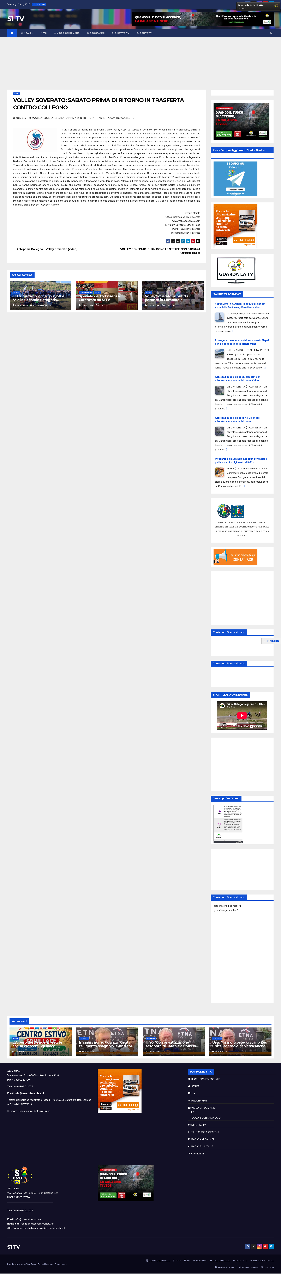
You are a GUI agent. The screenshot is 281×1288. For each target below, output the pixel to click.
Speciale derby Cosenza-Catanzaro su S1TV (99, 298)
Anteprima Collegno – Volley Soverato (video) (46, 249)
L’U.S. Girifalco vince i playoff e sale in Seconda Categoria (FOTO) (38, 300)
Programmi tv (86, 292)
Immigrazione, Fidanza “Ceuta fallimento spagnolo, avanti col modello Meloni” (105, 1046)
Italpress (84, 1038)
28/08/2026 (21, 1051)
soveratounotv (42, 305)
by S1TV (239, 842)
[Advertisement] (140, 58)
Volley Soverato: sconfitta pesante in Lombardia (166, 298)
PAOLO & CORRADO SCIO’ (206, 1117)
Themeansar (60, 1264)
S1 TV (15, 18)
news (15, 1038)
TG (192, 1112)
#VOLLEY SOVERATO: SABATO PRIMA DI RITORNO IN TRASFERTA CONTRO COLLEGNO (83, 117)
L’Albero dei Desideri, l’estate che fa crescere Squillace (37, 1044)
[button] (271, 33)
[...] (264, 331)
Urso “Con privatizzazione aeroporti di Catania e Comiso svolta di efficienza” (171, 1046)
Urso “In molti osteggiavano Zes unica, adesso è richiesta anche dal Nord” (239, 1046)
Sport (16, 94)
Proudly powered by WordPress (22, 1264)
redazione (104, 305)
